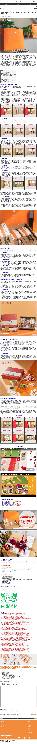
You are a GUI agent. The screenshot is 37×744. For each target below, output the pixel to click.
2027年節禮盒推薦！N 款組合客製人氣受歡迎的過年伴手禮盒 (12, 617)
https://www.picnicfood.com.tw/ (10, 675)
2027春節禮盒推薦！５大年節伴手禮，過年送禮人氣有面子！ (12, 638)
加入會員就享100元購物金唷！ (7, 508)
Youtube (26, 737)
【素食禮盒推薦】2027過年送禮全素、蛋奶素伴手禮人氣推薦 (12, 613)
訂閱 (11, 735)
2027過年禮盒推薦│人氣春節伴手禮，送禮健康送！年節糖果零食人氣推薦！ (16, 618)
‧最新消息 (2, 725)
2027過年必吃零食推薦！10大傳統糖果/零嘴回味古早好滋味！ (13, 628)
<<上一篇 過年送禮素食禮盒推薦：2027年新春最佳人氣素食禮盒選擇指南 (9, 714)
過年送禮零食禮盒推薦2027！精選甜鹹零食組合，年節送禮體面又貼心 (14, 648)
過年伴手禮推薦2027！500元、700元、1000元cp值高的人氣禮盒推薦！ (15, 639)
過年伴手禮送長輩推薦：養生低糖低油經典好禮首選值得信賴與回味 (14, 649)
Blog (31, 737)
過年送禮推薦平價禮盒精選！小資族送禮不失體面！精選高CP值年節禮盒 (15, 651)
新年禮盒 (31, 104)
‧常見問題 (29, 723)
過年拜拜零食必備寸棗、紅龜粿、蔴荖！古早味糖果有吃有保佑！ (13, 629)
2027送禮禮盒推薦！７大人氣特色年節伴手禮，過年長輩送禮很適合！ (14, 626)
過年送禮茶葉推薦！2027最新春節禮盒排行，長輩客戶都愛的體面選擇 (14, 645)
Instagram (21, 737)
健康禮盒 (19, 124)
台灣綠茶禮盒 (19, 430)
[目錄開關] (15, 70)
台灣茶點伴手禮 (7, 430)
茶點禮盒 (7, 176)
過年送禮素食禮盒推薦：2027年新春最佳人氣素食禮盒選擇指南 (13, 650)
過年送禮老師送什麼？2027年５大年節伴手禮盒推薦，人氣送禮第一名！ (15, 624)
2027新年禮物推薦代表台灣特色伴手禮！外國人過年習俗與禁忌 (13, 621)
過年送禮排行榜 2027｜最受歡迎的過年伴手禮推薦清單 (11, 644)
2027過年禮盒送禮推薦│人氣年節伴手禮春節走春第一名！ (12, 619)
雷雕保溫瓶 (28, 569)
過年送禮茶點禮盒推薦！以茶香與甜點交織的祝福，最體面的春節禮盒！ (15, 647)
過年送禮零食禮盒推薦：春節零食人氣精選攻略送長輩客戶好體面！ (14, 642)
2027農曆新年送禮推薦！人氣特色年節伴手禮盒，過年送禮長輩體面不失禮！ (16, 635)
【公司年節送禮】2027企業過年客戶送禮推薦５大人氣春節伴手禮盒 (14, 634)
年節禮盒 (6, 4)
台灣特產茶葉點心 (17, 501)
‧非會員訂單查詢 (30, 732)
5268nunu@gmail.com (9, 674)
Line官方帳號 (16, 737)
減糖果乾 (15, 502)
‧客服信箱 (29, 725)
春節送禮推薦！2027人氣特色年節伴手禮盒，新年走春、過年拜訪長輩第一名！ (16, 637)
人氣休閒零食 (16, 503)
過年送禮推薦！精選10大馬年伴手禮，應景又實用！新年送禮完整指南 (18, 12)
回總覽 (34, 714)
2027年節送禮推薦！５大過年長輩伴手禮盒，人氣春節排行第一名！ (14, 616)
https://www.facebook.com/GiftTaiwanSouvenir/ (13, 676)
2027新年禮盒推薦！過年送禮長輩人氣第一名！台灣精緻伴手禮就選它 (14, 633)
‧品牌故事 (2, 723)
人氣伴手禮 (31, 417)
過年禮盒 (7, 104)
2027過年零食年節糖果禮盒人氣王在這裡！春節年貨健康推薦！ (13, 614)
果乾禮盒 (31, 124)
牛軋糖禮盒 (31, 176)
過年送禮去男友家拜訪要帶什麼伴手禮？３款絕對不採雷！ (12, 627)
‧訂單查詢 (29, 726)
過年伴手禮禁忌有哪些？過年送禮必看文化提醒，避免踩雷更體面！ (14, 640)
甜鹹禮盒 (19, 417)
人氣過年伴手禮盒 (16, 505)
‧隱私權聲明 (30, 728)
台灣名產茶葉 (18, 504)
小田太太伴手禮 (19, 176)
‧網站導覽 (29, 729)
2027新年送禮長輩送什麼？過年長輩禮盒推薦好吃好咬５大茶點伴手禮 (14, 632)
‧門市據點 (2, 726)
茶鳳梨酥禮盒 (19, 104)
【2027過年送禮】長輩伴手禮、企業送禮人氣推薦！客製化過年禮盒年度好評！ (16, 622)
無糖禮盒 (7, 124)
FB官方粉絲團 (9, 737)
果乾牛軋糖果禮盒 (19, 144)
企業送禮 (30, 4)
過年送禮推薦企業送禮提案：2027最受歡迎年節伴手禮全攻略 (12, 643)
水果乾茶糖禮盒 (7, 144)
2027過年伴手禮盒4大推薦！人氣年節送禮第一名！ (10, 623)
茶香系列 (18, 4)
